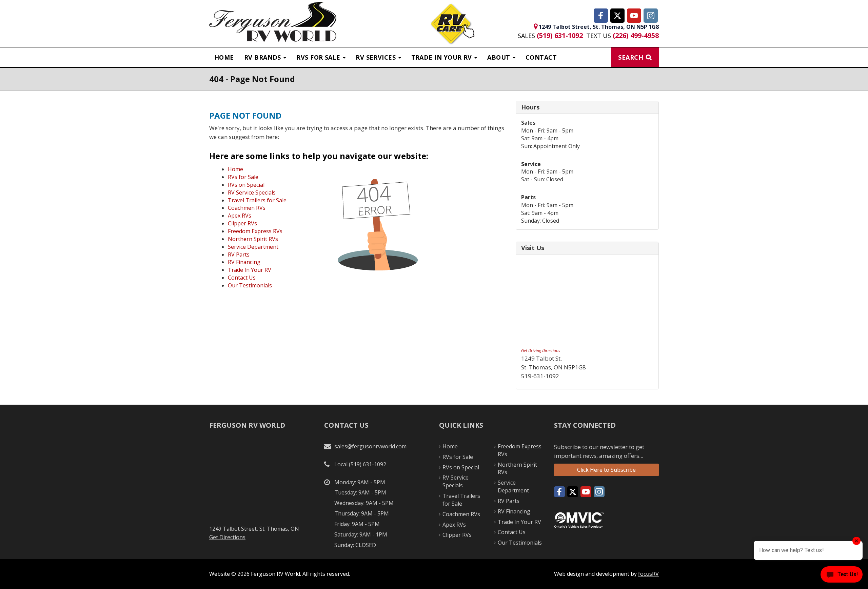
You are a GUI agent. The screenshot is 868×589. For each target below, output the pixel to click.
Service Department (253, 246)
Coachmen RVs (246, 207)
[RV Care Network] (452, 24)
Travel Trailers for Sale (257, 200)
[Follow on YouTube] (634, 15)
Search (630, 57)
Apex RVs (239, 215)
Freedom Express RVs (255, 231)
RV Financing (244, 262)
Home (224, 57)
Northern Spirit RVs (253, 239)
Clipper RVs (242, 223)
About (499, 57)
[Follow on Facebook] (601, 15)
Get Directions (227, 537)
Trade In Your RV (249, 269)
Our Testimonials (250, 285)
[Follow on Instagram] (651, 15)
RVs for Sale (243, 177)
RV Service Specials (252, 192)
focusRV (648, 573)
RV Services (376, 57)
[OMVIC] (579, 519)
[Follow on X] (617, 15)
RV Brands (263, 57)
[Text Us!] (841, 575)
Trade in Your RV (442, 57)
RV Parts (239, 254)
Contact (541, 57)
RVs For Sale (319, 57)
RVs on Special (246, 184)
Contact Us (242, 277)
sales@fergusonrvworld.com (370, 446)
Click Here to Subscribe (606, 469)
